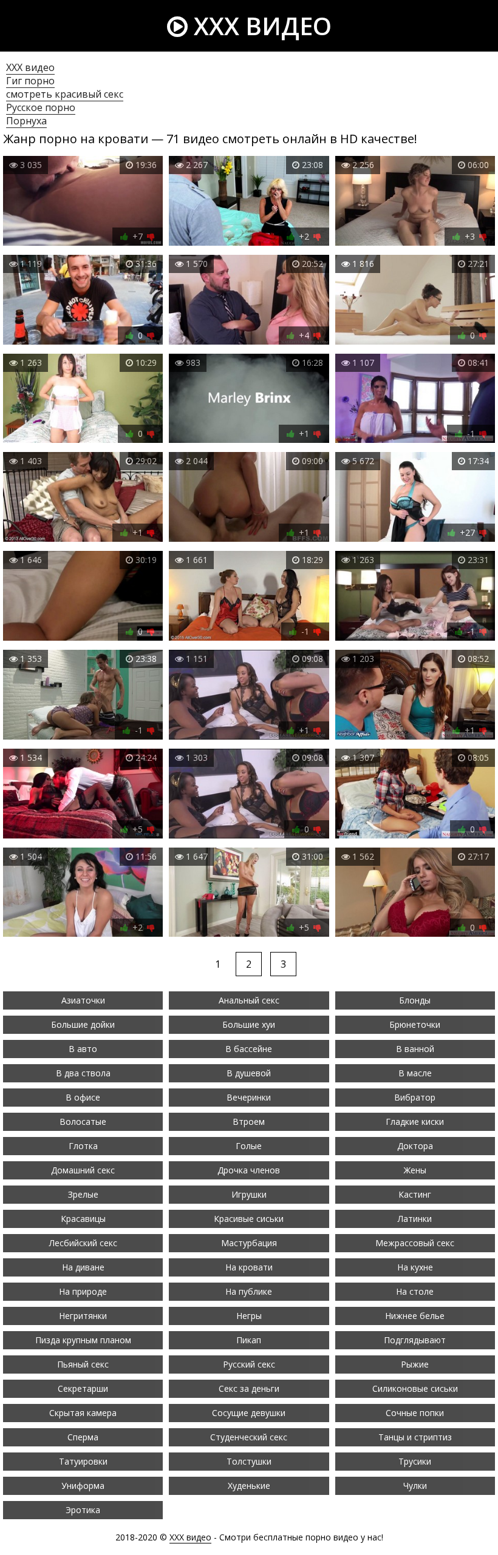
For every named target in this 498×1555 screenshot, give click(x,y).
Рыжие (415, 1364)
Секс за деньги (249, 1388)
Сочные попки (415, 1412)
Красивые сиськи (249, 1218)
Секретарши (83, 1388)
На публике (248, 1291)
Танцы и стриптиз (415, 1437)
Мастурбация (249, 1243)
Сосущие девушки (248, 1412)
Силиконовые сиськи (415, 1388)
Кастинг (414, 1194)
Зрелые (83, 1194)
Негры (249, 1315)
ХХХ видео (30, 67)
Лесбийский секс (83, 1243)
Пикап (248, 1340)
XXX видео (260, 25)
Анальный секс (249, 1000)
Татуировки (83, 1461)
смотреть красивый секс (64, 94)
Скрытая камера (83, 1412)
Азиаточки (83, 1000)
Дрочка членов (248, 1170)
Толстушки (249, 1461)
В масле (415, 1073)
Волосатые (83, 1121)
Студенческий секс (248, 1437)
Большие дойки (83, 1024)
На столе (415, 1291)
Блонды (415, 1000)
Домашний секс (83, 1170)
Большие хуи (248, 1024)
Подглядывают (415, 1340)
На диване (83, 1267)
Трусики (414, 1461)
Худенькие (249, 1485)
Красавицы (83, 1218)
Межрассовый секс (414, 1243)
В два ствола (83, 1073)
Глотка (83, 1146)
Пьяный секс (83, 1364)
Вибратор (414, 1097)
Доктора (415, 1146)
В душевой (249, 1073)
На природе (83, 1291)
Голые (249, 1146)
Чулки (415, 1485)
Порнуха (26, 120)
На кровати (249, 1267)
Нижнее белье (415, 1315)
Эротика (83, 1510)
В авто (83, 1048)
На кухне (415, 1267)
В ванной (415, 1048)
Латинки (415, 1218)
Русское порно (40, 107)
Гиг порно (30, 80)
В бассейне (248, 1048)
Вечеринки (249, 1097)
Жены (415, 1170)
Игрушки (249, 1194)
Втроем (249, 1121)
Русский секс (249, 1364)
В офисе (83, 1097)
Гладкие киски (415, 1121)
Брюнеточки (414, 1024)
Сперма (82, 1437)
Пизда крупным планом (83, 1340)
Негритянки (83, 1315)
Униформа (82, 1485)
